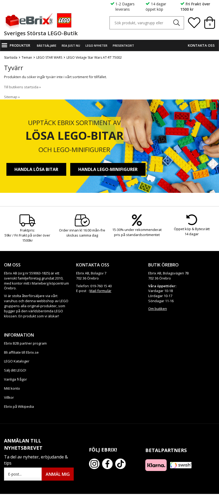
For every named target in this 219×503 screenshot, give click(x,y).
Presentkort (123, 45)
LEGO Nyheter (96, 45)
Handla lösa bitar (36, 169)
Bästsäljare (46, 45)
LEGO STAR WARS (49, 57)
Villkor (9, 397)
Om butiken (157, 308)
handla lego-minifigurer (108, 169)
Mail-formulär (100, 290)
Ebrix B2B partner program (25, 343)
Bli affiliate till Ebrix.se (21, 352)
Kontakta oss (201, 45)
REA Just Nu (71, 45)
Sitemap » (12, 96)
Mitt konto (12, 388)
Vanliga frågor (15, 379)
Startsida (10, 57)
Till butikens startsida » (22, 87)
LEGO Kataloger (16, 361)
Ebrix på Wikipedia (19, 406)
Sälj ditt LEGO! (15, 370)
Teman (27, 57)
